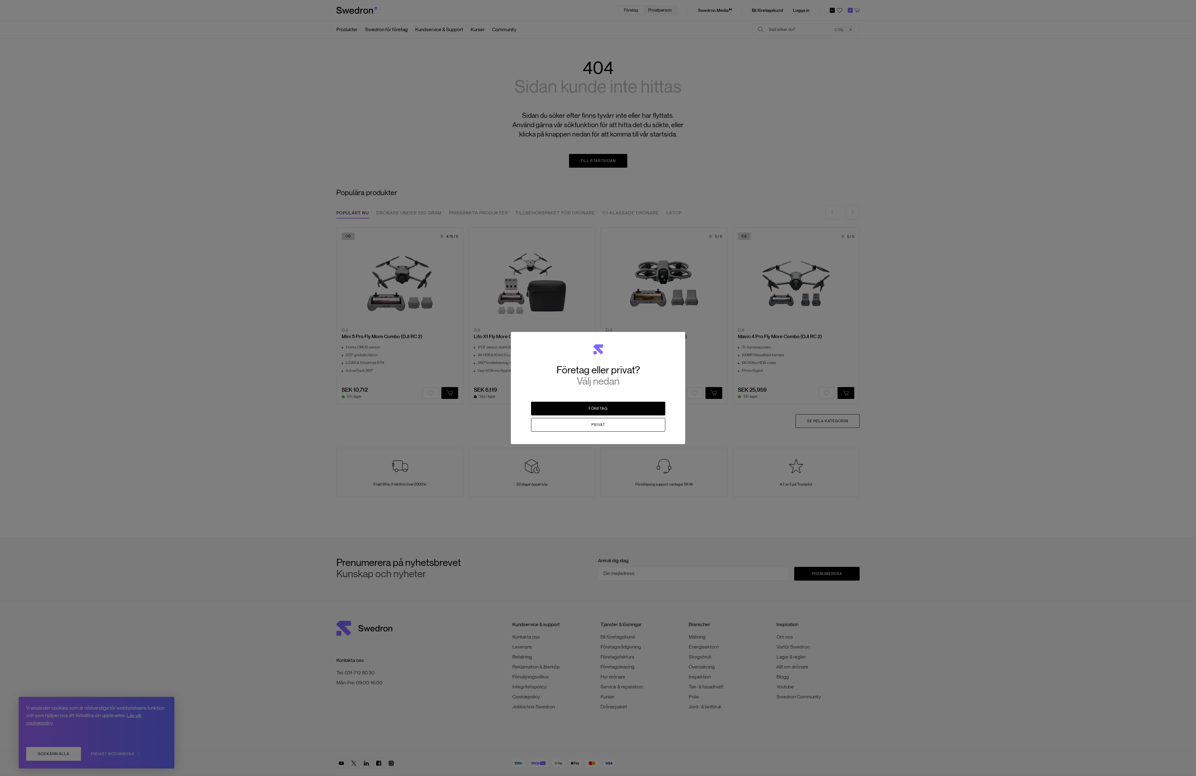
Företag (598, 408)
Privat (598, 424)
